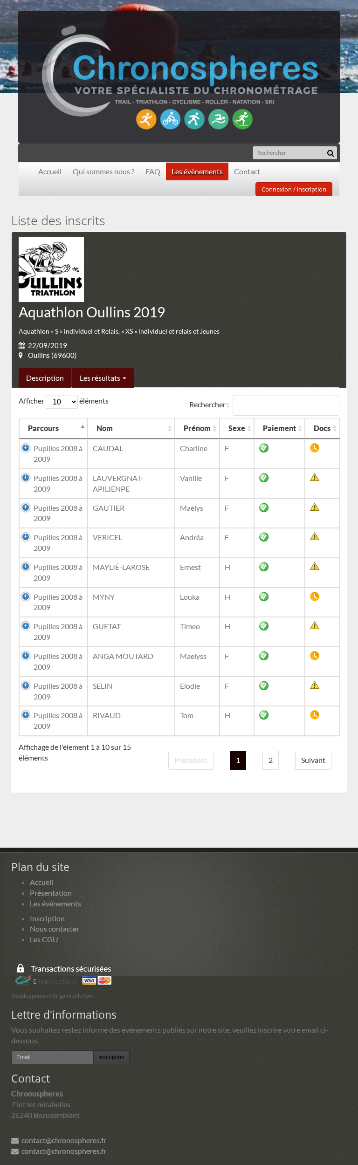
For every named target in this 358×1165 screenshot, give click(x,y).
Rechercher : (209, 404)
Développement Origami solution (51, 995)
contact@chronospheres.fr (62, 1140)
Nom (104, 428)
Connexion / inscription (294, 189)
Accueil (50, 171)
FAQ (152, 171)
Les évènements (197, 171)
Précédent (190, 759)
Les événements (55, 903)
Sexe (236, 428)
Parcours (43, 428)
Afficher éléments (64, 400)
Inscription (47, 918)
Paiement (279, 428)
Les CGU (44, 939)
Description (45, 377)
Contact (247, 171)
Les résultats (101, 377)
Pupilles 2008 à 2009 (58, 453)
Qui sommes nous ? (103, 171)
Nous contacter (54, 928)
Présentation (51, 892)
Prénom (197, 428)
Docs (322, 428)
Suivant (313, 759)
